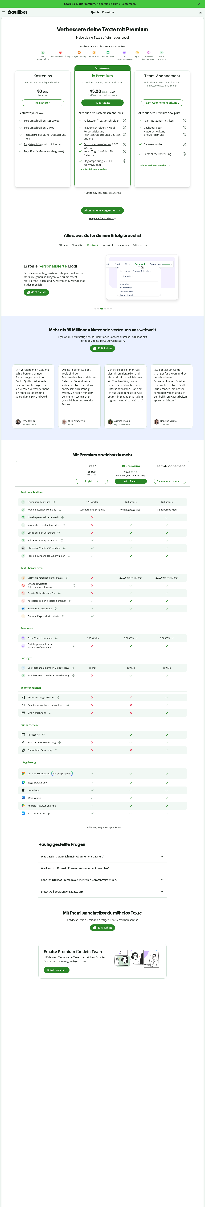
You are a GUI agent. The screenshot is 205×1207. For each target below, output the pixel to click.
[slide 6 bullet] (111, 308)
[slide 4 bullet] (105, 308)
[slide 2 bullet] (98, 308)
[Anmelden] (200, 12)
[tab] (63, 245)
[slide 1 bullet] (95, 308)
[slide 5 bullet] (108, 308)
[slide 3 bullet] (101, 308)
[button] (199, 4)
